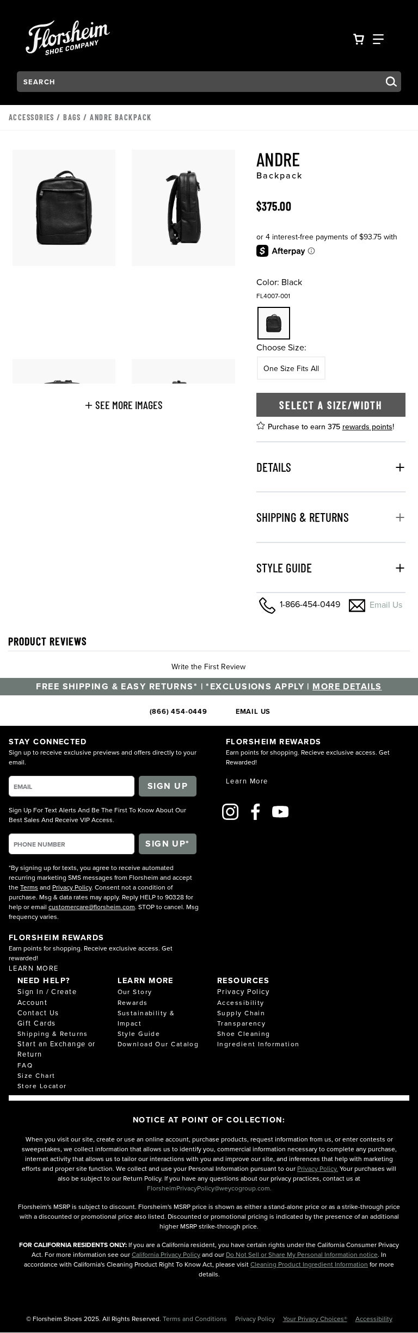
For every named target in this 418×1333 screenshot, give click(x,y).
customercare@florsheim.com (91, 906)
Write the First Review (208, 666)
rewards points (367, 426)
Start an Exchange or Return (56, 1049)
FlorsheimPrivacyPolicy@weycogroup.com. (209, 1188)
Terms (29, 887)
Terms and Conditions (196, 1318)
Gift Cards (36, 1023)
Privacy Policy (71, 887)
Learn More (33, 968)
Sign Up (167, 786)
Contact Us (38, 1012)
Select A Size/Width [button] (331, 404)
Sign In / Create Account (47, 996)
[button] (124, 405)
